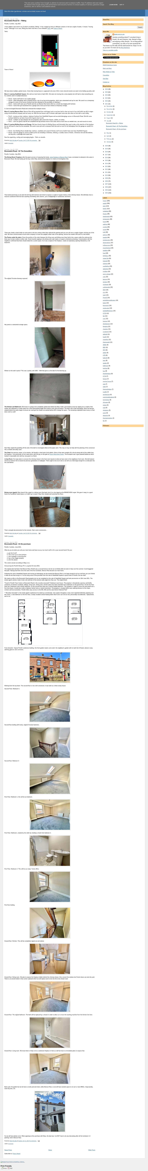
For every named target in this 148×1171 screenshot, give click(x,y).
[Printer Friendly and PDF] (7, 1169)
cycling (105, 227)
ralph (104, 386)
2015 (106, 160)
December (110, 106)
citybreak (105, 284)
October (109, 112)
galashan (105, 269)
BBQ (104, 347)
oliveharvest (106, 324)
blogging (105, 326)
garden (105, 363)
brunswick (10, 143)
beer (104, 360)
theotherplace (107, 373)
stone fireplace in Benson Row (58, 157)
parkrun (105, 235)
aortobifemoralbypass (109, 300)
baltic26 (105, 358)
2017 (106, 154)
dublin (104, 352)
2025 (106, 92)
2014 (106, 163)
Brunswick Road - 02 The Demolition (18, 151)
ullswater (105, 402)
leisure (105, 379)
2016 (106, 157)
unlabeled (105, 211)
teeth (104, 295)
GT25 (104, 313)
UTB (104, 355)
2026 (106, 89)
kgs (104, 371)
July (108, 121)
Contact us (106, 82)
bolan (104, 303)
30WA (104, 345)
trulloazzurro (106, 245)
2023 (106, 98)
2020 (106, 146)
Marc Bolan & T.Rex (109, 72)
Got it (122, 4)
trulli (104, 232)
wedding (105, 250)
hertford (105, 368)
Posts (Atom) (16, 1153)
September (110, 115)
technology (106, 400)
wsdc (104, 413)
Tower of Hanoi (57, 28)
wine (104, 206)
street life (105, 258)
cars (104, 318)
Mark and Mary (107, 68)
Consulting (106, 75)
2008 (106, 181)
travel (104, 221)
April (108, 136)
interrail (105, 261)
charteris (105, 329)
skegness (106, 410)
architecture (106, 394)
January (109, 142)
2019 (106, 148)
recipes (105, 282)
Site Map (105, 78)
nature (105, 405)
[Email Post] (39, 140)
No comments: (33, 140)
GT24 (104, 376)
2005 (106, 190)
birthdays (105, 256)
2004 (106, 193)
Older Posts (91, 1150)
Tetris (49, 28)
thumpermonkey (107, 418)
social (104, 229)
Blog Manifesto (125, 47)
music (104, 201)
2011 (106, 172)
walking (105, 224)
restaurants (106, 219)
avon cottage (106, 274)
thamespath (106, 342)
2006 (106, 187)
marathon (105, 339)
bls (104, 420)
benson (105, 279)
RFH (104, 350)
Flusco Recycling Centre (56, 454)
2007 (106, 184)
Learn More (113, 4)
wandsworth (106, 216)
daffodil (105, 334)
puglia (104, 203)
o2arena (105, 263)
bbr (104, 316)
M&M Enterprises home (110, 65)
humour (105, 321)
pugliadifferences (108, 311)
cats (104, 276)
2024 (106, 95)
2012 (106, 169)
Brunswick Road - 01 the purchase (17, 544)
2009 (106, 178)
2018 (106, 151)
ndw (104, 384)
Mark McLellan (119, 34)
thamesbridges (107, 389)
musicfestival (107, 248)
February (109, 139)
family (104, 208)
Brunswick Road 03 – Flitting (15, 21)
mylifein (105, 271)
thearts (105, 214)
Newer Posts (8, 1150)
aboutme (105, 415)
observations (106, 242)
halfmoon (105, 365)
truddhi (105, 392)
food (104, 253)
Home (50, 1150)
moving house (107, 381)
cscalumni (106, 331)
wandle (105, 237)
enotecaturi (106, 308)
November (110, 109)
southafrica (106, 266)
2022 (106, 101)
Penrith (105, 297)
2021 (106, 104)
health (104, 337)
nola (104, 407)
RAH (104, 290)
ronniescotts (106, 240)
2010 (106, 175)
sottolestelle (106, 287)
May (108, 133)
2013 (106, 166)
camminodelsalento (108, 397)
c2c (104, 292)
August (109, 118)
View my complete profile (110, 50)
